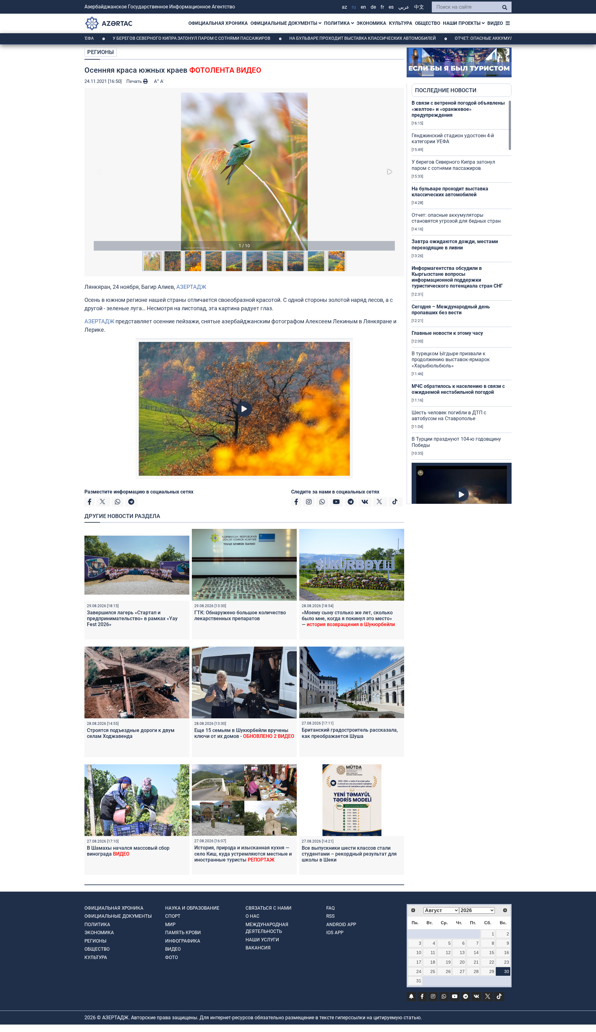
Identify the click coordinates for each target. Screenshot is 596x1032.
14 (476, 952)
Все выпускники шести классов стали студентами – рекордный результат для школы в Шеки (349, 854)
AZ (344, 7)
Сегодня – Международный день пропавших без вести (451, 310)
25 (432, 971)
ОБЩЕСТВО (427, 23)
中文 (419, 7)
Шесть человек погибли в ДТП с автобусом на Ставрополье (449, 415)
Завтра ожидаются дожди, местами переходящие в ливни (455, 244)
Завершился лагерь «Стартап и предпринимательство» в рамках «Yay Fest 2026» (132, 618)
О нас (253, 916)
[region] (462, 302)
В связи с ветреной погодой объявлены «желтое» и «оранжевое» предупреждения (458, 109)
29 (491, 971)
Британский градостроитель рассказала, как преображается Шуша (350, 733)
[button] (244, 172)
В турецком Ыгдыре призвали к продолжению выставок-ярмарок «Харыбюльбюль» (451, 359)
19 (448, 962)
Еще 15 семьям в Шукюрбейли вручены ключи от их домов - (244, 733)
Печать (134, 81)
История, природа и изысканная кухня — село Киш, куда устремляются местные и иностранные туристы (243, 853)
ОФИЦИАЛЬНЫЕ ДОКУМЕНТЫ (284, 23)
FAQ (330, 908)
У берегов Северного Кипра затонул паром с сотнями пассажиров (144, 38)
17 (418, 962)
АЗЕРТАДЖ (191, 287)
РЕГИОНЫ (100, 52)
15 (491, 952)
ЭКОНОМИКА (371, 23)
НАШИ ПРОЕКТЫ (462, 23)
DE (373, 7)
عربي (403, 7)
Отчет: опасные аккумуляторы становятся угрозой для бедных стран (491, 38)
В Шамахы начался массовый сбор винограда (128, 851)
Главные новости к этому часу (447, 333)
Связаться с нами (268, 908)
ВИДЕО (495, 23)
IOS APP (334, 932)
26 (448, 971)
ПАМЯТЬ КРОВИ (183, 932)
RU (354, 7)
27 (462, 971)
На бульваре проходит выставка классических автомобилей (315, 38)
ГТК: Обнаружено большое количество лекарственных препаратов (240, 615)
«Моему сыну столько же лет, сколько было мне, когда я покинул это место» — (348, 618)
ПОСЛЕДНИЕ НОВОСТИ (445, 90)
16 (506, 952)
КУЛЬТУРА (400, 23)
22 (491, 962)
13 (462, 952)
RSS (330, 916)
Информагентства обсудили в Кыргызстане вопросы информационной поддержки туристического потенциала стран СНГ (457, 277)
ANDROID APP (341, 924)
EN (363, 7)
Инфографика (182, 941)
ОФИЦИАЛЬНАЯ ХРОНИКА (218, 23)
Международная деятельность (267, 928)
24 (418, 971)
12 (448, 952)
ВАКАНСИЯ (258, 948)
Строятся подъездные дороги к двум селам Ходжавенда (130, 733)
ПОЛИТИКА (337, 23)
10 (418, 952)
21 (476, 962)
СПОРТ (172, 916)
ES (391, 7)
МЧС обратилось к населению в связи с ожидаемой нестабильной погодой (458, 389)
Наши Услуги (262, 940)
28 (476, 971)
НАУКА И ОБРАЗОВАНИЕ (192, 908)
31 (418, 980)
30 (506, 971)
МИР (170, 924)
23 (506, 962)
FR (382, 7)
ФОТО (171, 957)
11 (433, 952)
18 (432, 962)
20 (462, 962)
